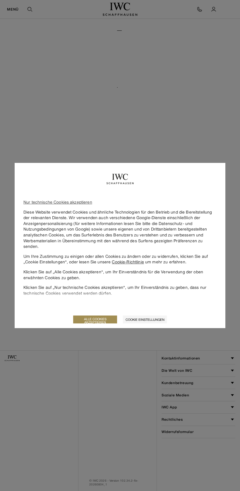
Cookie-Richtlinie (128, 261)
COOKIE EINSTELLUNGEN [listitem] (145, 319)
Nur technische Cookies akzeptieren (57, 202)
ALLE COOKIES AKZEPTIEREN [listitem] (95, 320)
